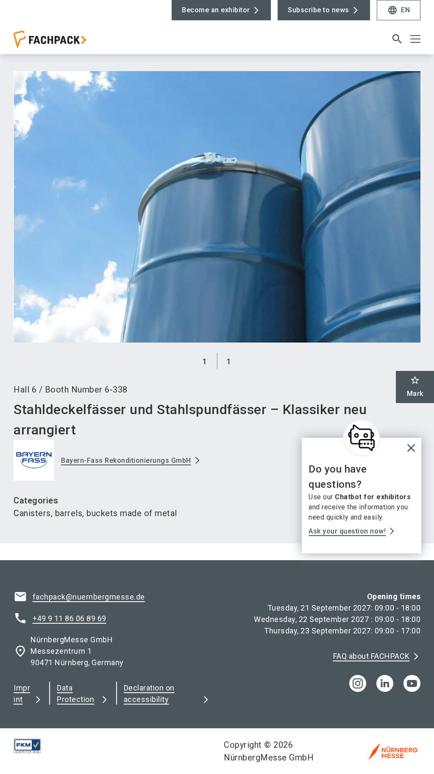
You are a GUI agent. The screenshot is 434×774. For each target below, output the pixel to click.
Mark (415, 386)
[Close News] (361, 437)
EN (398, 10)
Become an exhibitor (216, 10)
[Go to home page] (112, 42)
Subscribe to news (318, 10)
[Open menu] (415, 39)
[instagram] (357, 683)
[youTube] (411, 683)
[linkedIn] (384, 683)
